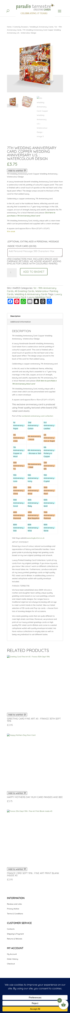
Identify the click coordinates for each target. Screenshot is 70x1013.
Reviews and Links (14, 904)
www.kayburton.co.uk (35, 538)
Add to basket (33, 271)
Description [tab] (15, 316)
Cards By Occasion (20, 27)
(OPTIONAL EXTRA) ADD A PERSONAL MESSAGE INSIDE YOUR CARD (33, 244)
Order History (12, 959)
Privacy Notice (13, 909)
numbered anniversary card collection (37, 416)
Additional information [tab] (20, 322)
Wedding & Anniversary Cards (41, 27)
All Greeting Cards (24, 291)
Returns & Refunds (14, 939)
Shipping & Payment (15, 934)
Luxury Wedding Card (39, 297)
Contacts (10, 929)
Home (9, 27)
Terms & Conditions (15, 913)
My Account (12, 954)
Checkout (11, 964)
